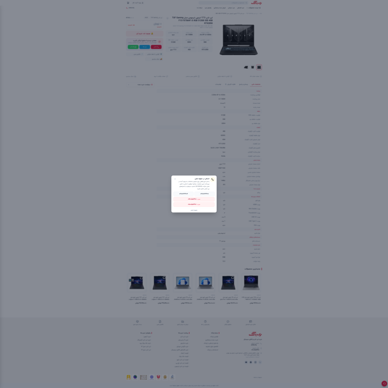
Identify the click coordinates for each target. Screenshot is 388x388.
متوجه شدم (194, 210)
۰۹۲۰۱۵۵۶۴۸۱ (194, 199)
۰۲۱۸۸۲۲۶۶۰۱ (204, 194)
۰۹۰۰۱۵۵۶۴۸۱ (194, 204)
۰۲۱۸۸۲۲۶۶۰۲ (183, 194)
